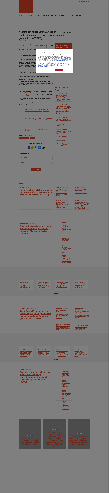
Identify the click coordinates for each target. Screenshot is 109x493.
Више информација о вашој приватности (60, 60)
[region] (54, 61)
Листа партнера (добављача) (43, 66)
